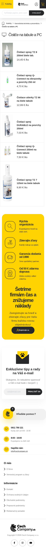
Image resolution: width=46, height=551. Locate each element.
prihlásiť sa (34, 392)
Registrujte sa (24, 330)
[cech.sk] (23, 4)
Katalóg (9, 23)
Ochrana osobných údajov (17, 495)
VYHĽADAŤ (36, 13)
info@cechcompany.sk (19, 451)
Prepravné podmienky (16, 505)
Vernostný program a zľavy (18, 474)
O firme (10, 469)
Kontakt (10, 489)
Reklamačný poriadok (16, 511)
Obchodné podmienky (16, 500)
